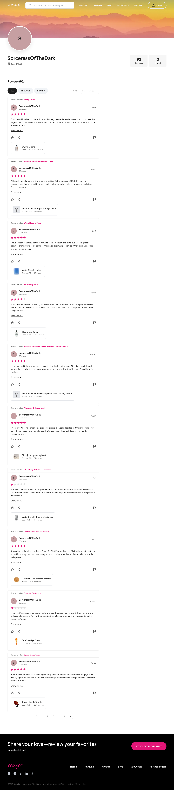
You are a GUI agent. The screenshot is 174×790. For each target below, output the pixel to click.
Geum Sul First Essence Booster (36, 531)
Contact (56, 784)
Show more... (17, 130)
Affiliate (71, 784)
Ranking (89, 766)
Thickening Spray (31, 285)
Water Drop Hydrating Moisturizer (37, 470)
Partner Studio (158, 766)
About (49, 784)
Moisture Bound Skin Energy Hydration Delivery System (46, 346)
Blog (120, 766)
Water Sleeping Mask (32, 223)
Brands (41, 91)
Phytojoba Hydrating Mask (34, 408)
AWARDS (97, 5)
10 (64, 716)
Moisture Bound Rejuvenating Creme (38, 161)
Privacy (84, 784)
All (12, 91)
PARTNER (138, 5)
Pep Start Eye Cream (32, 593)
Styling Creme (29, 99)
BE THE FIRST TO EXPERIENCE (149, 746)
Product (25, 91)
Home (73, 766)
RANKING (83, 5)
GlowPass (136, 766)
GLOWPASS (123, 5)
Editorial (64, 784)
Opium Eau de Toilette (32, 655)
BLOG (109, 5)
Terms (78, 784)
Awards (106, 766)
